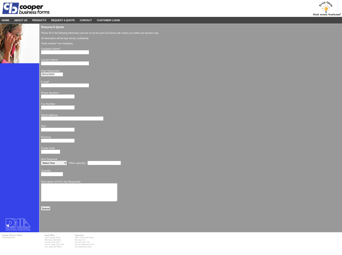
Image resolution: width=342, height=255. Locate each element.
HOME (5, 20)
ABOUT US (20, 20)
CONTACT (86, 20)
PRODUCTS (39, 20)
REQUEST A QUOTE (63, 20)
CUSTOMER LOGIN (108, 20)
